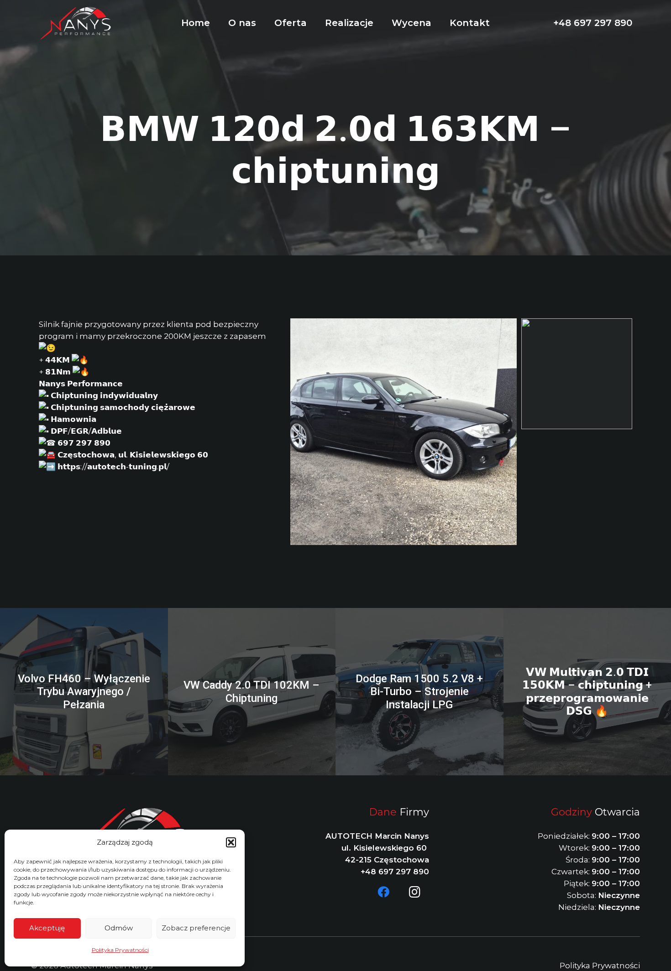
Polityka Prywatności (120, 949)
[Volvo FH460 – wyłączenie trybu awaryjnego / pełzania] (84, 692)
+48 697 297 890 (395, 871)
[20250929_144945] (403, 431)
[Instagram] (415, 892)
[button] (231, 842)
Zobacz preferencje (196, 928)
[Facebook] (383, 892)
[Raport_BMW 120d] (576, 373)
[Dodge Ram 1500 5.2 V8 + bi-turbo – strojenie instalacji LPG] (419, 692)
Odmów (119, 928)
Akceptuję (47, 928)
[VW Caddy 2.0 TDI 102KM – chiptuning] (252, 692)
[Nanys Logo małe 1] (76, 23)
